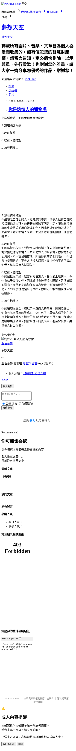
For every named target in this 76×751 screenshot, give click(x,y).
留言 (34, 363)
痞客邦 (27, 363)
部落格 (12, 90)
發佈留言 (7, 407)
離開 (20, 744)
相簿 (11, 86)
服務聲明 (38, 702)
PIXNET (17, 698)
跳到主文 (7, 37)
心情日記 (30, 79)
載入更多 (7, 386)
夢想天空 (12, 27)
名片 (11, 94)
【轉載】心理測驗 (34, 373)
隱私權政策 (63, 698)
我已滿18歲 (8, 744)
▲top (4, 379)
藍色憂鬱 (7, 343)
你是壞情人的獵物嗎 (27, 109)
